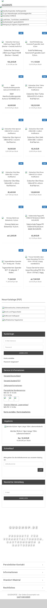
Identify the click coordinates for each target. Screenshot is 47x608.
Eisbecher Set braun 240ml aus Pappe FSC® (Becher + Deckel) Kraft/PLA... (12, 53)
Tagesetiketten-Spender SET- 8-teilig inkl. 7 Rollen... (11, 270)
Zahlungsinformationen (13, 386)
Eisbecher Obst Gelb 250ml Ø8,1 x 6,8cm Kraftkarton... (35, 139)
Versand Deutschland (12, 376)
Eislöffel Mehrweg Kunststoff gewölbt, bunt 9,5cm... (35, 52)
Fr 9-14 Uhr (8, 395)
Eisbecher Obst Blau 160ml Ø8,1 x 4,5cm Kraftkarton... (12, 183)
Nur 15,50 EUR (23, 438)
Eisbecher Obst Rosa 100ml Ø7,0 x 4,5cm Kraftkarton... (35, 183)
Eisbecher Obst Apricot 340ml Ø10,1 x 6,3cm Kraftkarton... (12, 139)
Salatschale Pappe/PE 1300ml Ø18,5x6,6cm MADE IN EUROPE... (35, 226)
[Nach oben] (40, 604)
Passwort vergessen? (11, 362)
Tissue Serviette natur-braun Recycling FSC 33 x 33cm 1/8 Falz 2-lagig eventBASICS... (35, 270)
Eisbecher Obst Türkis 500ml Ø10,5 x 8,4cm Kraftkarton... (35, 96)
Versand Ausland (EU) (12, 381)
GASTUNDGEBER (23, 597)
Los (40, 470)
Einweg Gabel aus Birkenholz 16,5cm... (11, 225)
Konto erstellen (9, 358)
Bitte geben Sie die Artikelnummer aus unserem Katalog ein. (23, 459)
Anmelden (23, 353)
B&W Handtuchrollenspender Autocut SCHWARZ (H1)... (11, 96)
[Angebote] (42, 421)
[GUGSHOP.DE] (6, 3)
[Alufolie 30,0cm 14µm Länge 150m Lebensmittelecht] (23, 426)
